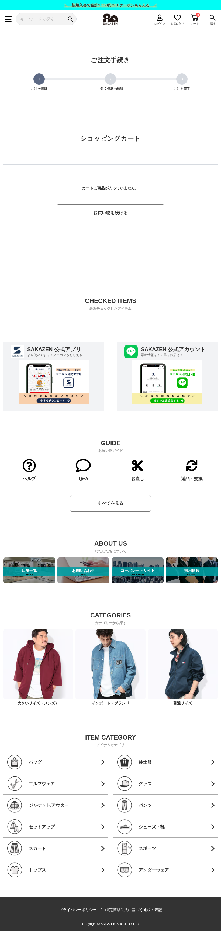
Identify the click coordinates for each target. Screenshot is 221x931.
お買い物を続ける (110, 212)
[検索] (70, 19)
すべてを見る (110, 503)
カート (195, 23)
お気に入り (177, 23)
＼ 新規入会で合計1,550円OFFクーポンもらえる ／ (110, 5)
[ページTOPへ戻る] (213, 919)
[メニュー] (8, 19)
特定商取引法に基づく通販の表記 (133, 910)
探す (213, 23)
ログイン (160, 23)
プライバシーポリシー (78, 910)
